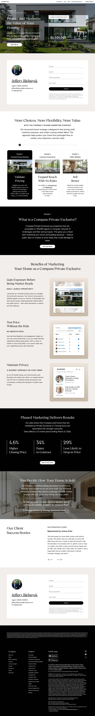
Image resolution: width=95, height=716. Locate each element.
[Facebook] (86, 653)
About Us (10, 655)
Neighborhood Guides (33, 681)
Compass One (31, 666)
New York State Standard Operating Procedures (58, 703)
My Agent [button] (59, 1)
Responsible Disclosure (66, 666)
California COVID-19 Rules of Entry (77, 668)
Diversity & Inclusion (33, 679)
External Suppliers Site (33, 688)
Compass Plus (31, 675)
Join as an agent (12, 664)
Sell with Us (14, 45)
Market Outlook (32, 664)
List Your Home (47, 246)
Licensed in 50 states (53, 710)
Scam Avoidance (56, 666)
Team (9, 657)
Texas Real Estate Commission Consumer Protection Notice (61, 699)
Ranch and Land (32, 686)
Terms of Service (68, 96)
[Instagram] (86, 650)
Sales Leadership (12, 659)
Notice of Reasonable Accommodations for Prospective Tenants (62, 704)
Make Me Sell (31, 668)
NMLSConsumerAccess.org (71, 709)
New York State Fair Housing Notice (56, 701)
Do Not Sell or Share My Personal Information (59, 664)
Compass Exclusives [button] (76, 1)
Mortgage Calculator (33, 672)
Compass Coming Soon (34, 659)
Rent (69, 1)
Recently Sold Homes (33, 690)
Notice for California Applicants (61, 668)
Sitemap (30, 692)
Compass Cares (32, 677)
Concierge (31, 655)
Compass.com (52, 185)
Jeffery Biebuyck (25, 81)
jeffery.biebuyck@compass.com (22, 88)
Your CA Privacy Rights (56, 669)
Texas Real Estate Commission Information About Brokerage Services (63, 698)
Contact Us (11, 668)
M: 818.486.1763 (17, 91)
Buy (65, 1)
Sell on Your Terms (47, 463)
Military (30, 683)
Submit (66, 89)
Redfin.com (48, 187)
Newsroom (11, 672)
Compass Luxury (32, 670)
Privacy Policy (75, 96)
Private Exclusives (32, 657)
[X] (86, 656)
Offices (10, 670)
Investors (10, 661)
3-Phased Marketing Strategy (35, 661)
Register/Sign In (90, 1)
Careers (10, 666)
